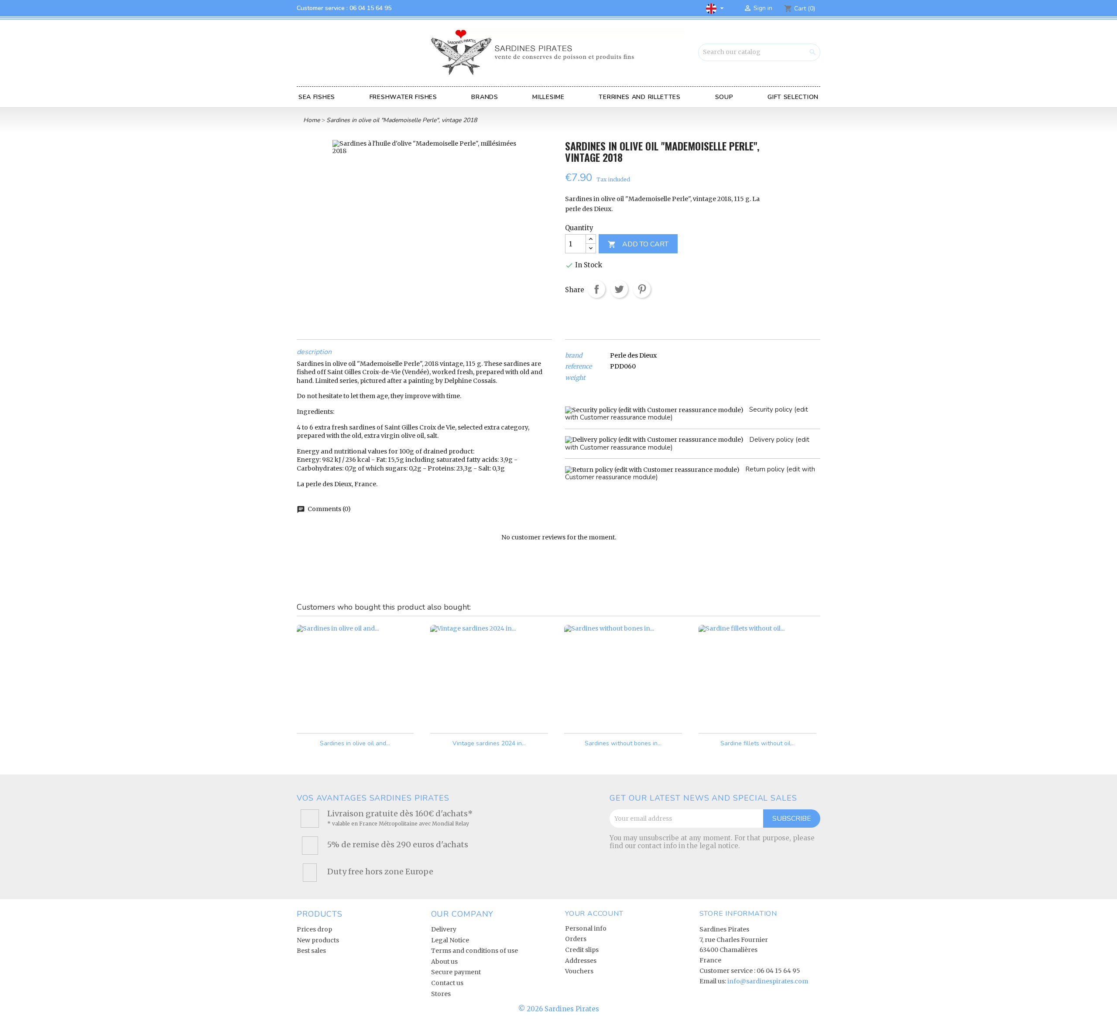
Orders (575, 939)
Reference (578, 366)
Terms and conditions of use (474, 951)
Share (596, 289)
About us (444, 961)
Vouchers (579, 971)
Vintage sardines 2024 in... (489, 743)
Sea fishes (316, 97)
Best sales (311, 951)
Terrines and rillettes (639, 97)
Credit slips (582, 950)
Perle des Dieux (633, 355)
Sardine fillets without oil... (757, 743)
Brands (484, 97)
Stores (441, 994)
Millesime (548, 97)
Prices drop (314, 929)
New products (318, 940)
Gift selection (793, 97)
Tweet (619, 289)
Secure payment (456, 972)
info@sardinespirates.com (767, 981)
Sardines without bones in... (623, 743)
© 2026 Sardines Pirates (558, 1009)
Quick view (401, 719)
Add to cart (638, 244)
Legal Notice (450, 940)
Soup (724, 97)
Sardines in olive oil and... (355, 743)
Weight (575, 378)
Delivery (443, 929)
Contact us (447, 983)
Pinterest (642, 289)
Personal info (585, 928)
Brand (573, 355)
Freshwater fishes (403, 97)
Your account (594, 913)
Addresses (580, 961)
